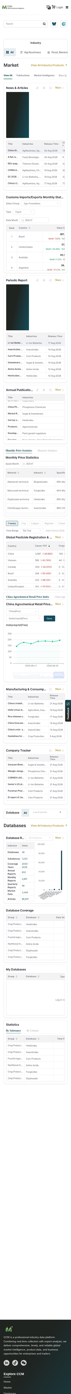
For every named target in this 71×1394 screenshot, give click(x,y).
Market (8, 1387)
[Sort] (37, 87)
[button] (47, 812)
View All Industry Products (47, 65)
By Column (32, 1030)
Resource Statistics (47, 450)
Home (7, 1381)
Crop (23, 523)
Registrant (49, 523)
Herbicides (31, 924)
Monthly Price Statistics (19, 450)
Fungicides (31, 957)
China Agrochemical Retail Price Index (27, 597)
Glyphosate (32, 950)
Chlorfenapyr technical (19, 508)
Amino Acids (32, 944)
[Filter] (43, 87)
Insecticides (32, 930)
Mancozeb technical (17, 490)
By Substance (13, 1030)
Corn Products (33, 937)
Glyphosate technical (18, 499)
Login (59, 7)
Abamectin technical (17, 481)
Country (12, 523)
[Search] (50, 87)
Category (35, 523)
